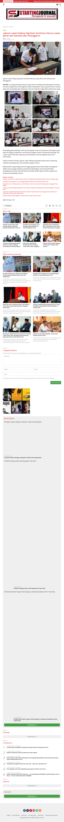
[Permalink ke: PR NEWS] (4, 39)
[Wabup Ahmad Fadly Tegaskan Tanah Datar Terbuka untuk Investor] (52, 237)
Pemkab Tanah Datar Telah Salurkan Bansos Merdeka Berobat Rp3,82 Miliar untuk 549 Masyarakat (30, 179)
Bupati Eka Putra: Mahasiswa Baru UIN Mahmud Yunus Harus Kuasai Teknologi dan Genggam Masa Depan (30, 184)
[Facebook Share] (46, 205)
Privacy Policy (32, 815)
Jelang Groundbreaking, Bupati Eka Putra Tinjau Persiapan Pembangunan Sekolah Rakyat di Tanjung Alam (31, 188)
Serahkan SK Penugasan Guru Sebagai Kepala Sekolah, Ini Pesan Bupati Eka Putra (25, 181)
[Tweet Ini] (50, 205)
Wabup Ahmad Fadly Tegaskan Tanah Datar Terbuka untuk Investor (22, 195)
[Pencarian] (60, 4)
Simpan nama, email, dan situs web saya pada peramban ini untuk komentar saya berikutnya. (29, 378)
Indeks (8, 815)
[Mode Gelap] (57, 4)
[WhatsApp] (37, 810)
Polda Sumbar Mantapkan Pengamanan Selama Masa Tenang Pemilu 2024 (27, 747)
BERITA (5, 30)
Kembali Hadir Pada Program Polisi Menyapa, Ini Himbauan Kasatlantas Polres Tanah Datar (35, 719)
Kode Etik (24, 815)
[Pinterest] (30, 810)
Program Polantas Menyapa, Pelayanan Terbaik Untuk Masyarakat (22, 457)
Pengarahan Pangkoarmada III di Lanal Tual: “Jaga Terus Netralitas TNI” (27, 764)
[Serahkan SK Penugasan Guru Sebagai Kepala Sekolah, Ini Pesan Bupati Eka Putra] (32, 218)
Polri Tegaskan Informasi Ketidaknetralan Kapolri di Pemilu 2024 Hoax (26, 769)
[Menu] (4, 4)
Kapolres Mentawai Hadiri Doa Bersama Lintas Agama (22, 752)
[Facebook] (24, 810)
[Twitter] (27, 810)
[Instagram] (33, 810)
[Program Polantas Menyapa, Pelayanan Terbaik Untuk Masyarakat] (32, 437)
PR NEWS (8, 38)
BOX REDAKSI (16, 815)
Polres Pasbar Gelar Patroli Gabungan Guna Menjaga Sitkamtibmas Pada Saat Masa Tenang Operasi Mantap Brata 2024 (32, 758)
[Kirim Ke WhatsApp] (60, 205)
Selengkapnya (31, 725)
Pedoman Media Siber (52, 815)
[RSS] (40, 810)
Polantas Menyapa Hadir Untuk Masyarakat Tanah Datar (29, 588)
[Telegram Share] (56, 205)
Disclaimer (41, 815)
